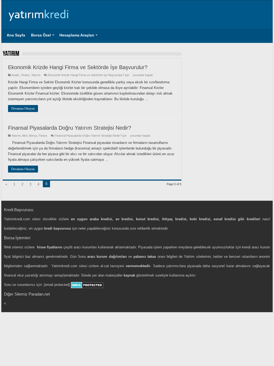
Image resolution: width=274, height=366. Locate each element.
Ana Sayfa (16, 35)
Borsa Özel (41, 35)
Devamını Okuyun (23, 108)
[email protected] (57, 285)
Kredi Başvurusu (18, 209)
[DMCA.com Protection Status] (87, 285)
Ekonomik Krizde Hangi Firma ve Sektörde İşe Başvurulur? (77, 67)
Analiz (15, 75)
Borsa (33, 135)
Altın (25, 135)
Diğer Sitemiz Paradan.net (27, 294)
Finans (25, 75)
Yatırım (35, 75)
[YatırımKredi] (38, 14)
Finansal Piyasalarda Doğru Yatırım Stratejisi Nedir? (69, 128)
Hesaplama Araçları (76, 35)
